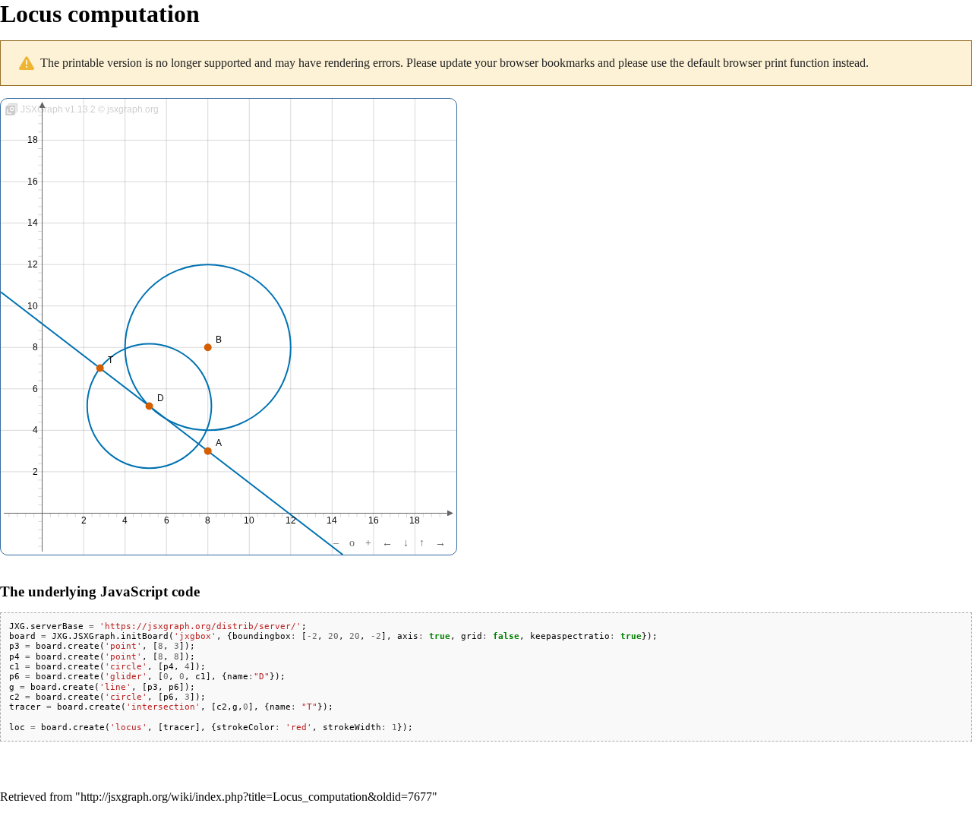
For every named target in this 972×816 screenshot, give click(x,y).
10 (249, 519)
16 (373, 519)
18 (414, 519)
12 (291, 519)
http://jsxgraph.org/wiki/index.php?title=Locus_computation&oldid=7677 (256, 796)
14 (332, 519)
